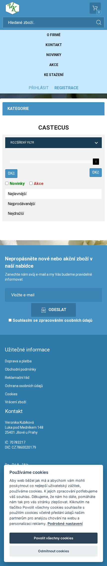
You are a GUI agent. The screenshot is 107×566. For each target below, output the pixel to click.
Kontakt (54, 45)
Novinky (53, 55)
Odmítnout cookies (53, 551)
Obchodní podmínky (20, 369)
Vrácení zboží (15, 402)
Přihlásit (39, 87)
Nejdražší (16, 213)
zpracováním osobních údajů (65, 320)
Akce (53, 65)
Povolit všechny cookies (53, 538)
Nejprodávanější (21, 203)
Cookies (11, 394)
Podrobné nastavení (65, 523)
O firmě (53, 35)
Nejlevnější (17, 193)
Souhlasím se (52, 320)
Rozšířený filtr (22, 142)
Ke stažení (53, 75)
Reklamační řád (17, 378)
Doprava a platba (18, 361)
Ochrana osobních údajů (24, 386)
